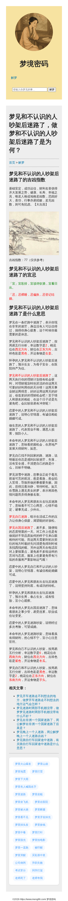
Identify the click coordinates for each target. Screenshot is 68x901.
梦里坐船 (37, 794)
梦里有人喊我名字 (25, 786)
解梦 (21, 162)
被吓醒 (39, 847)
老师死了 (20, 878)
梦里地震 (20, 771)
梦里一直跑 (21, 847)
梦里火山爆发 (23, 763)
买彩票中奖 (38, 855)
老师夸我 (37, 878)
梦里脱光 (20, 839)
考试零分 (20, 870)
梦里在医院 (41, 801)
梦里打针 (37, 832)
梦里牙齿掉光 (43, 817)
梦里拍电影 (38, 839)
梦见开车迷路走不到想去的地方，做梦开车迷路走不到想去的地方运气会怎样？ (38, 700)
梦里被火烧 (21, 809)
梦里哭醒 (20, 855)
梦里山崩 (42, 763)
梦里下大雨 (21, 779)
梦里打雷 (37, 771)
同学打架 (37, 870)
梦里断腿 (40, 809)
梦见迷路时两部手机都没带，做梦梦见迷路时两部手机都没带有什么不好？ (38, 712)
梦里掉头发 (21, 824)
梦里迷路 (20, 794)
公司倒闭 (20, 862)
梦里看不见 (21, 817)
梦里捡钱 (40, 824)
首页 (12, 162)
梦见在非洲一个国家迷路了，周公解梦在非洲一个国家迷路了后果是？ (38, 724)
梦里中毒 (20, 832)
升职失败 (37, 862)
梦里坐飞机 (21, 801)
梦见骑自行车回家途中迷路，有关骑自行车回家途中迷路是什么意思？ (38, 744)
